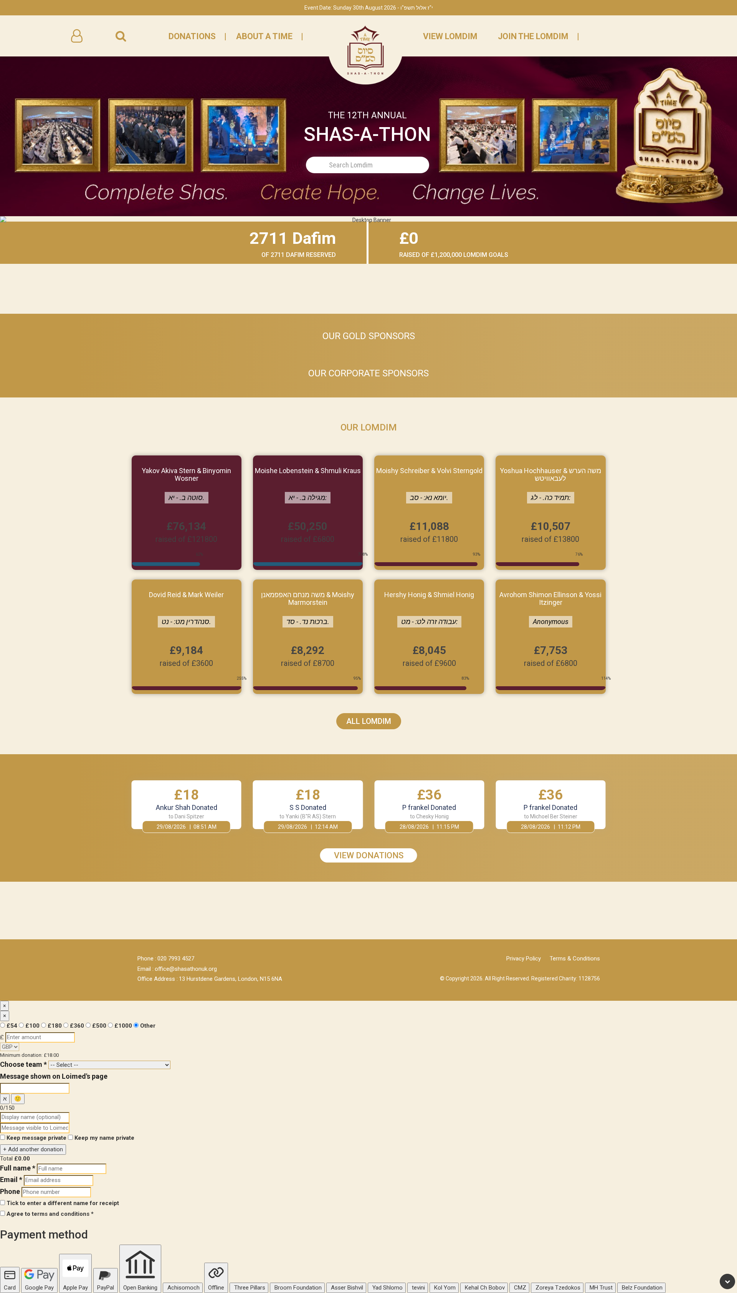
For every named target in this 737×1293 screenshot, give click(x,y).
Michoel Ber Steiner (553, 816)
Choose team (23, 1064)
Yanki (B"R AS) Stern (311, 816)
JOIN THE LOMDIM (533, 36)
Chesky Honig (432, 816)
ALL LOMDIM (368, 721)
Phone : (146, 958)
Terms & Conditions (575, 958)
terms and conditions (60, 1213)
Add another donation (33, 1149)
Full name (17, 1168)
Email (11, 1179)
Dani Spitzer (189, 816)
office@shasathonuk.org (186, 968)
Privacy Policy (523, 958)
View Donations (368, 855)
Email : (145, 968)
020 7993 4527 (175, 958)
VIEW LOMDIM (450, 36)
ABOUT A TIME (264, 36)
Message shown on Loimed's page (53, 1076)
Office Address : (157, 978)
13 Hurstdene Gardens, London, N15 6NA (230, 978)
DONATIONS (192, 36)
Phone (10, 1191)
